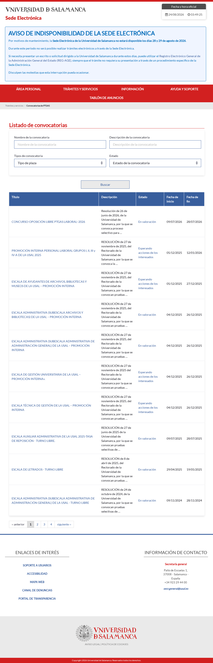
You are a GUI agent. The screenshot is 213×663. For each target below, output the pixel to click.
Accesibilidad (37, 573)
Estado (113, 156)
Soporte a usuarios (37, 565)
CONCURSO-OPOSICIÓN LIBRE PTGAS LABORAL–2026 (48, 221)
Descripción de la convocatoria (129, 137)
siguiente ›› (64, 524)
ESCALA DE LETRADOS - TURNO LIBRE (37, 469)
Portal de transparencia (37, 598)
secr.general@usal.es (175, 588)
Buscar (105, 184)
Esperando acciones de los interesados (148, 252)
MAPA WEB (37, 582)
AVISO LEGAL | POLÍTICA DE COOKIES (106, 644)
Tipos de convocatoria (28, 156)
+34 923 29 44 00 (176, 582)
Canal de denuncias (37, 590)
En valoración (147, 221)
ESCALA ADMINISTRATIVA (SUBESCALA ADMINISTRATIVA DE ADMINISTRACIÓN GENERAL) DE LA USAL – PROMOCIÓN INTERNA (53, 345)
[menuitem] (29, 89)
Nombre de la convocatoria (31, 137)
